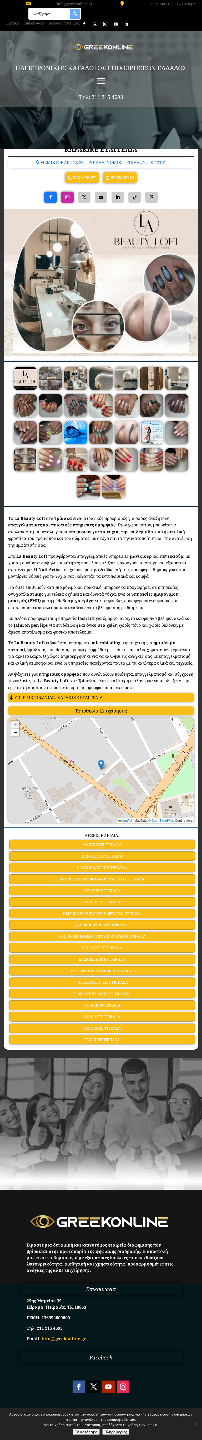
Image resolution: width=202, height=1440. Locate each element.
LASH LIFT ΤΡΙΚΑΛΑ (102, 901)
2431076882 (85, 178)
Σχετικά (12, 23)
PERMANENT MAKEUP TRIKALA (102, 993)
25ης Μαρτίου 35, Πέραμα (173, 3)
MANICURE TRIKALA (102, 1028)
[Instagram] (67, 197)
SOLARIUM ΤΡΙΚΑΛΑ (101, 890)
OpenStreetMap (163, 820)
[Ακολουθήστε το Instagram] (105, 24)
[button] (101, 764)
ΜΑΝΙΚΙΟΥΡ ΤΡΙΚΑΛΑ (102, 844)
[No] (195, 1424)
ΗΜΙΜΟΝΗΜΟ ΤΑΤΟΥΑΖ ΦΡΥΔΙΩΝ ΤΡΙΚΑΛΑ (102, 913)
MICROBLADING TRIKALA (102, 959)
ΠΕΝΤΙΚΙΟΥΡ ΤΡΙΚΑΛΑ (102, 856)
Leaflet (127, 820)
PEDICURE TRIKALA (102, 1039)
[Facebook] (50, 197)
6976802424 (122, 178)
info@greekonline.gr (75, 3)
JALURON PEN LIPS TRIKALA (102, 982)
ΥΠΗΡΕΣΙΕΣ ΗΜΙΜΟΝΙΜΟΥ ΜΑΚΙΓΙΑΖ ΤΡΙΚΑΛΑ (101, 878)
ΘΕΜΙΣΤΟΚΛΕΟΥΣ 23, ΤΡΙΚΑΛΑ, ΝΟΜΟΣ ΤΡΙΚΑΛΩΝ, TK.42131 (103, 162)
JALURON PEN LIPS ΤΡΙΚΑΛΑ (102, 924)
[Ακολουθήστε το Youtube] (116, 24)
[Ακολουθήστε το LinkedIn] (126, 24)
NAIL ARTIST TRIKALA (102, 947)
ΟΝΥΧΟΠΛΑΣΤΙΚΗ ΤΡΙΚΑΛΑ (102, 867)
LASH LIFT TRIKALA (102, 1016)
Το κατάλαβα (86, 1432)
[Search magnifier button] (75, 14)
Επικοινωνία (33, 23)
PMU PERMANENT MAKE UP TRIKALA (102, 970)
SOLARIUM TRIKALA (102, 1005)
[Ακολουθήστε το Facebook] (84, 24)
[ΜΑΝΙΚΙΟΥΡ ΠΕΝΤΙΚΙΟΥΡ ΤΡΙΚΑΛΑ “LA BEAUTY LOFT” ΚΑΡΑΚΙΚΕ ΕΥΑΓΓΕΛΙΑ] (25, 388)
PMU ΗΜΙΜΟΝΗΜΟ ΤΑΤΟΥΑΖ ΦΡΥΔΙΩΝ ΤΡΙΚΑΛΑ (102, 936)
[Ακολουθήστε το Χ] (94, 24)
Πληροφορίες (115, 1432)
